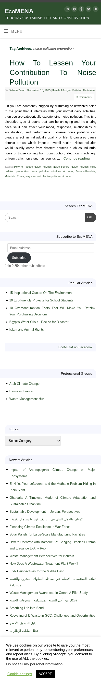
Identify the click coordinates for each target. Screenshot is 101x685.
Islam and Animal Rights (26, 329)
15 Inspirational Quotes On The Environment (41, 293)
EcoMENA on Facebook (75, 347)
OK (88, 217)
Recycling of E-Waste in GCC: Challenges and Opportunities (52, 615)
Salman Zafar (17, 90)
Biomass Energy (21, 391)
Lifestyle (66, 90)
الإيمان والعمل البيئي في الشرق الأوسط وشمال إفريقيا (47, 519)
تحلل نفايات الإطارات (24, 631)
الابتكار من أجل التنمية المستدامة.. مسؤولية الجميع (44, 600)
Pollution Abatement (83, 90)
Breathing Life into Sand (27, 608)
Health (56, 90)
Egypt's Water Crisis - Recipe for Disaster (38, 322)
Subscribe (19, 258)
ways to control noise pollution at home (48, 176)
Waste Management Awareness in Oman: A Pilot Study (49, 593)
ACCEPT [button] (45, 674)
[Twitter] (87, 10)
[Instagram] (73, 10)
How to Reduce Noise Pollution (32, 166)
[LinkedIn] (66, 10)
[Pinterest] (95, 10)
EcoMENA (19, 11)
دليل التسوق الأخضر (23, 623)
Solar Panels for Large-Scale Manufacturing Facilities (47, 534)
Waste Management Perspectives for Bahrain (42, 556)
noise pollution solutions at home (52, 171)
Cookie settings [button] (19, 674)
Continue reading (78, 158)
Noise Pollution (79, 166)
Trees (20, 176)
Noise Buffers (61, 166)
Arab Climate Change (24, 384)
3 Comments (84, 97)
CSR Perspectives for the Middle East (37, 571)
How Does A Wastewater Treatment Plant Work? (44, 563)
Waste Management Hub (26, 399)
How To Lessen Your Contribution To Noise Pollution (53, 72)
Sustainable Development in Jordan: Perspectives (45, 511)
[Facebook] (80, 10)
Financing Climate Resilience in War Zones (40, 527)
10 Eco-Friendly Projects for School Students (41, 300)
